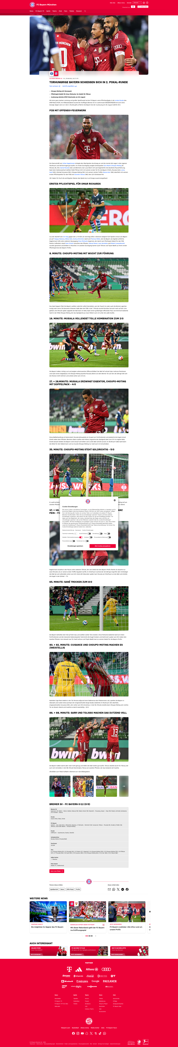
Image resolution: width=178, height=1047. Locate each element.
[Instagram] (77, 1033)
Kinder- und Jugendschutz (71, 1043)
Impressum (32, 1043)
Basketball (75, 1028)
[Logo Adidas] (78, 969)
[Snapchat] (86, 1033)
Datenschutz (39, 1043)
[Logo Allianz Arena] (131, 1043)
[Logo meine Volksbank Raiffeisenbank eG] (109, 987)
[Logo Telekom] (69, 969)
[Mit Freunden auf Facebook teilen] (127, 889)
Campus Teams (89, 1009)
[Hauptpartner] (133, 6)
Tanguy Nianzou (59, 239)
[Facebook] (73, 1033)
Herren (87, 998)
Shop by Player (103, 1003)
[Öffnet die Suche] (85, 11)
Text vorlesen (53, 86)
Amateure (87, 1003)
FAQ (91, 1043)
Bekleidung (102, 1001)
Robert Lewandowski (118, 243)
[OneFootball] (95, 1033)
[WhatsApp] (104, 1033)
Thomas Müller (95, 239)
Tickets (71, 11)
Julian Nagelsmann (68, 163)
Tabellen (75, 998)
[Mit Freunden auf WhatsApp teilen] (113, 889)
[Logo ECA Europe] (139, 1042)
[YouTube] (82, 1033)
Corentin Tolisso (79, 174)
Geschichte (116, 998)
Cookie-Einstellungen (115, 1043)
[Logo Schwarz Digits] (76, 987)
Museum (79, 11)
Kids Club (112, 2)
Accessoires (102, 1011)
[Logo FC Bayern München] (89, 1021)
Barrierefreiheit (59, 1043)
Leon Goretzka (103, 243)
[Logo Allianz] (92, 969)
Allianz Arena (121, 2)
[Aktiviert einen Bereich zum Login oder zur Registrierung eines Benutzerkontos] (147, 3)
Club (60, 11)
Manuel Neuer (93, 243)
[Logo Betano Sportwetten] (66, 976)
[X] (91, 1033)
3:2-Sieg (66, 236)
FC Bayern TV (40, 11)
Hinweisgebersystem (84, 1043)
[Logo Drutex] (102, 976)
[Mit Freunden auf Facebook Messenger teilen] (122, 889)
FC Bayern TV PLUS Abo (61, 1003)
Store (100, 995)
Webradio (57, 1006)
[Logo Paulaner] (110, 981)
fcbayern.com (65, 1028)
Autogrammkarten (118, 1003)
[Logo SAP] (64, 986)
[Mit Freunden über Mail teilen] (109, 889)
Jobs (102, 1028)
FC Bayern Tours (111, 1028)
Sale (100, 1009)
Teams (54, 11)
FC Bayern (32, 14)
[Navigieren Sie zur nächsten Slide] (95, 936)
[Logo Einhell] (67, 981)
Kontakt (129, 2)
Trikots (101, 998)
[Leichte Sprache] (144, 3)
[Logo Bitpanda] (78, 976)
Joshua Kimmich (78, 239)
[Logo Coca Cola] (90, 976)
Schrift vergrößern (68, 86)
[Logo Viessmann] (92, 987)
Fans (65, 11)
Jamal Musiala (64, 168)
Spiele (48, 11)
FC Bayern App (117, 1006)
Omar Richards (83, 241)
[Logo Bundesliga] (145, 1042)
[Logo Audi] (106, 969)
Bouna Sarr (106, 172)
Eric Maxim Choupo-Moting (112, 165)
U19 (86, 1006)
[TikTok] (100, 1033)
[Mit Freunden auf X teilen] (118, 889)
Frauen (87, 1001)
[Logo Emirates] (82, 981)
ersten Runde (119, 100)
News (31, 11)
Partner (89, 963)
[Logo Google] (95, 981)
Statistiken (76, 1001)
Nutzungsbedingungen (49, 1043)
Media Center (95, 1028)
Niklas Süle (68, 239)
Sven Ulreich (69, 243)
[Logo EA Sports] (113, 976)
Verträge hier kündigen (103, 1043)
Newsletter (58, 998)
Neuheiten (102, 1006)
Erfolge (115, 1001)
